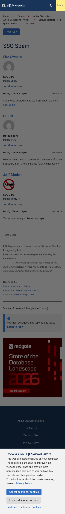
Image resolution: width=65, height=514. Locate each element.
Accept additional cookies (24, 491)
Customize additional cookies (23, 507)
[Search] (50, 5)
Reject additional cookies (23, 500)
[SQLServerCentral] (3, 5)
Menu (60, 5)
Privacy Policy (23, 483)
